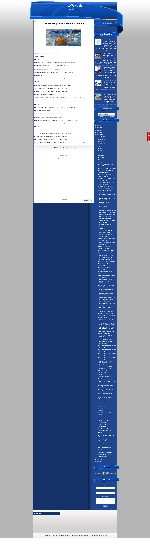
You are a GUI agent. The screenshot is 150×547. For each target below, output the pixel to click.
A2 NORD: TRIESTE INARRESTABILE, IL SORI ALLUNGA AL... (105, 319)
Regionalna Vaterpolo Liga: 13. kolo (107, 210)
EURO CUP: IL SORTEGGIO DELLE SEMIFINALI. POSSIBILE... (105, 363)
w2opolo (75, 6)
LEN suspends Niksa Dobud (105, 452)
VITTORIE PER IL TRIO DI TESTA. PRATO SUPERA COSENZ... (105, 335)
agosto (100, 146)
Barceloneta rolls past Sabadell (106, 331)
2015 (98, 134)
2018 (98, 127)
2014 (98, 459)
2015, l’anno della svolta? (104, 432)
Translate (111, 116)
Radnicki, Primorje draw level (105, 255)
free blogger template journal (86, 535)
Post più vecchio (88, 200)
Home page (64, 199)
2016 (98, 132)
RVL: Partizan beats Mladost (105, 339)
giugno (100, 150)
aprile (99, 155)
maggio (100, 153)
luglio (99, 148)
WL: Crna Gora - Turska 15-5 (105, 311)
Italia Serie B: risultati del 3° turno (106, 261)
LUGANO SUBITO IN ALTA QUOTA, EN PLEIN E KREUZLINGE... (105, 281)
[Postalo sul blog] (72, 147)
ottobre (100, 141)
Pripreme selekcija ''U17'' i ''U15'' (106, 252)
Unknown (106, 472)
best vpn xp (96, 535)
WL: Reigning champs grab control (106, 297)
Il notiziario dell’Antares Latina (105, 450)
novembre (101, 139)
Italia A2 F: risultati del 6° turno (106, 250)
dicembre (100, 137)
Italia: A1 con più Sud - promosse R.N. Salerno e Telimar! (109, 55)
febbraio (100, 159)
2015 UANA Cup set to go (104, 224)
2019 (98, 125)
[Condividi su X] (74, 147)
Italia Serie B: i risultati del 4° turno (107, 168)
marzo (100, 157)
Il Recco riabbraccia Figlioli (109, 94)
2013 (98, 461)
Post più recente (39, 200)
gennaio (100, 162)
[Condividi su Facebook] (75, 147)
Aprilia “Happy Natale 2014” (105, 447)
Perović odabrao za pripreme (105, 379)
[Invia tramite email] (70, 147)
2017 (98, 130)
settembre (101, 143)
